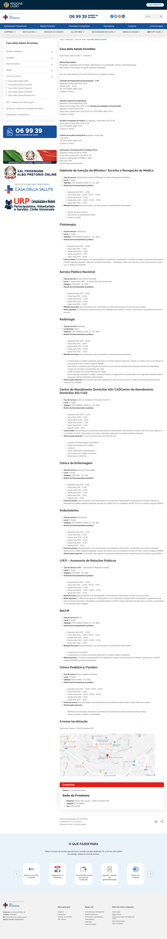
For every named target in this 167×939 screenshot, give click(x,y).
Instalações (29, 32)
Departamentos (13, 64)
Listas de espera (156, 26)
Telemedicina (108, 26)
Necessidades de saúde (102, 32)
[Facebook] (112, 16)
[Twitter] (115, 16)
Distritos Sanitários (14, 51)
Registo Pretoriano (47, 26)
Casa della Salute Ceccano (20, 84)
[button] (14, 32)
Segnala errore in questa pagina (73, 824)
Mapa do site (116, 914)
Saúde (9, 70)
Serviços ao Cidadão (53, 32)
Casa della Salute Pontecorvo (21, 95)
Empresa (61, 912)
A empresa (8, 32)
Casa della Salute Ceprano (20, 88)
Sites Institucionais (118, 921)
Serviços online (130, 32)
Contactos (132, 26)
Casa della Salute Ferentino (20, 92)
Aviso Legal (116, 912)
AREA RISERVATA (155, 5)
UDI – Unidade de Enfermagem (20, 102)
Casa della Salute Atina (18, 81)
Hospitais (10, 57)
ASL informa (76, 32)
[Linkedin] (123, 16)
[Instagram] (119, 16)
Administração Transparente (15, 26)
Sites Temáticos (117, 923)
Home (62, 39)
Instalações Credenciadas (17, 114)
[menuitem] (15, 26)
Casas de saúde (13, 76)
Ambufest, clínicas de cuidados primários (24, 108)
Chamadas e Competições (79, 26)
